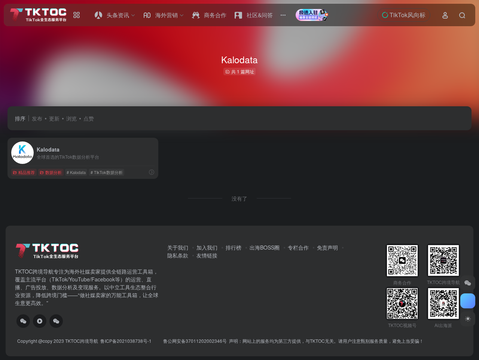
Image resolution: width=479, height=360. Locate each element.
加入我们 (206, 247)
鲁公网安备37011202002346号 (195, 341)
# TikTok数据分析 (107, 172)
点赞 (88, 118)
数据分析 (53, 172)
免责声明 (327, 247)
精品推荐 (26, 172)
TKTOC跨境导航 (81, 341)
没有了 (239, 198)
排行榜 (233, 247)
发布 (37, 118)
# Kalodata (76, 172)
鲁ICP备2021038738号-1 (126, 341)
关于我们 (177, 247)
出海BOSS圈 (265, 247)
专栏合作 (298, 247)
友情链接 (206, 255)
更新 (54, 118)
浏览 (71, 118)
